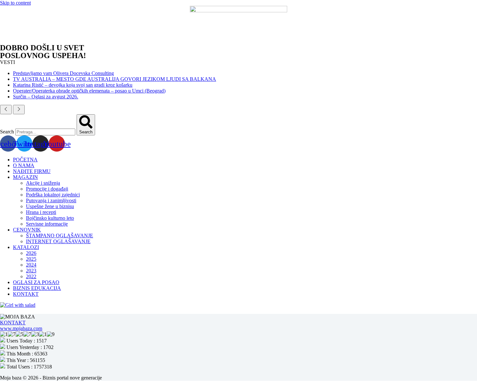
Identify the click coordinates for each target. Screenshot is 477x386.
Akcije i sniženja (43, 183)
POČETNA (25, 159)
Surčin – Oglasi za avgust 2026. (45, 96)
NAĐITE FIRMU (32, 171)
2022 (31, 276)
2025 (31, 259)
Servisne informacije (47, 224)
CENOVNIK (27, 229)
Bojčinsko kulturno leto (50, 218)
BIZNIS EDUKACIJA (37, 288)
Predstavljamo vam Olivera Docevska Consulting (63, 73)
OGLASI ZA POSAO (36, 282)
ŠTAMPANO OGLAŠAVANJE (59, 235)
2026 (31, 253)
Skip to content (15, 3)
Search (7, 131)
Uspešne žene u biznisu (50, 206)
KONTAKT (26, 294)
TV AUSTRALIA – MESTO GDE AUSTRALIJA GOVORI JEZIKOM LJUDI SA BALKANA (114, 79)
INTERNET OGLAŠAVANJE (58, 241)
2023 (31, 270)
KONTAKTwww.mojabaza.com (21, 325)
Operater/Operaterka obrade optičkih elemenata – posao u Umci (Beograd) (89, 90)
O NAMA (23, 165)
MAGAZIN (25, 177)
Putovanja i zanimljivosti (51, 200)
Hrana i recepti (41, 212)
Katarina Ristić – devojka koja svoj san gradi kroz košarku (72, 85)
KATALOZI (26, 247)
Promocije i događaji (47, 189)
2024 (31, 265)
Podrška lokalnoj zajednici (53, 194)
